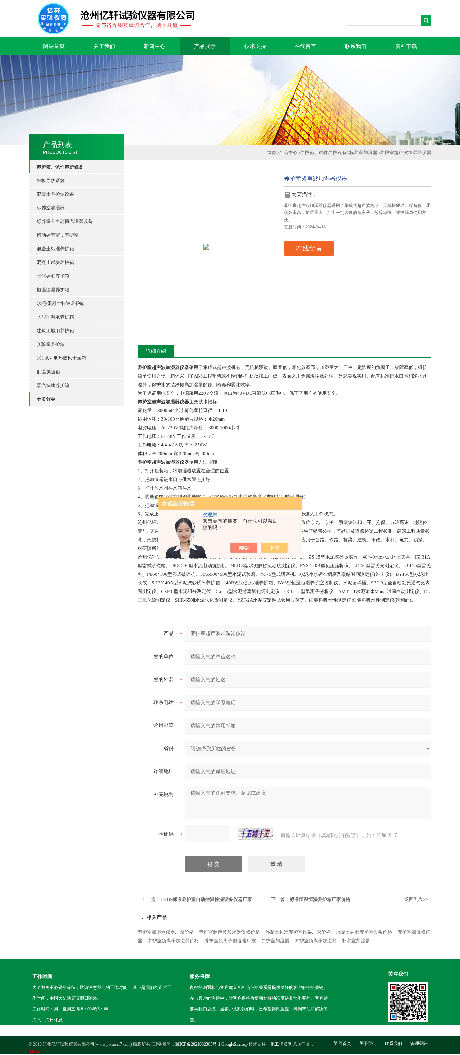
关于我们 (104, 46)
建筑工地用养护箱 (55, 330)
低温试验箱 (48, 371)
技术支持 (255, 46)
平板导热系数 (51, 180)
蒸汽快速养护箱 (53, 385)
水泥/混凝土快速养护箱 (61, 303)
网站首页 (54, 46)
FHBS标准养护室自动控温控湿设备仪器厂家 (206, 899)
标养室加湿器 (51, 207)
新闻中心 (154, 46)
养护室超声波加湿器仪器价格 (229, 932)
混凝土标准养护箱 (55, 248)
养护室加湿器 (275, 940)
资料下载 (406, 46)
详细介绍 (156, 351)
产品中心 (288, 152)
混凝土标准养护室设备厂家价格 (298, 932)
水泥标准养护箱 (53, 276)
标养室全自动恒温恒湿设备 (65, 221)
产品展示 (205, 46)
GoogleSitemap (234, 1044)
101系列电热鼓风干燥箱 (61, 358)
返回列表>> (416, 899)
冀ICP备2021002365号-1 (197, 1044)
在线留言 (305, 46)
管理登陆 (419, 1043)
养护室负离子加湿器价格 (173, 940)
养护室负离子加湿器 (316, 940)
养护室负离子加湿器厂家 (230, 940)
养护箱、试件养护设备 (323, 152)
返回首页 (342, 1043)
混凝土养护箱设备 (55, 194)
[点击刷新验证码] (255, 834)
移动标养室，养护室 (58, 235)
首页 (271, 152)
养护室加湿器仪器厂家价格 (166, 932)
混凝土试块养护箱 (55, 262)
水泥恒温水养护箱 (55, 317)
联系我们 (356, 46)
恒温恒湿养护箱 (53, 289)
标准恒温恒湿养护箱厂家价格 (320, 899)
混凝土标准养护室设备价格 (364, 932)
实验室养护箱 (51, 344)
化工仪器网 (281, 1044)
